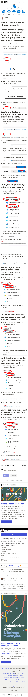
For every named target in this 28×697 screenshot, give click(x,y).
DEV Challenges (11, 673)
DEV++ (17, 673)
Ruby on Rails (14, 689)
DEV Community (14, 566)
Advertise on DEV (7, 677)
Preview (14, 475)
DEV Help (19, 675)
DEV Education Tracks (11, 675)
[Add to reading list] (16, 694)
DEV (8, 687)
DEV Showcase (8, 679)
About (15, 679)
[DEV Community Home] (6, 2)
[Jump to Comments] (10, 694)
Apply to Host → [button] (6, 522)
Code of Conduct (10, 480)
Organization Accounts (18, 677)
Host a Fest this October (12, 504)
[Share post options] (25, 694)
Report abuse (19, 480)
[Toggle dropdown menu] (26, 485)
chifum (6, 17)
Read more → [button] (5, 662)
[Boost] (21, 694)
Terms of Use (23, 684)
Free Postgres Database (9, 681)
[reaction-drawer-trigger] (3, 694)
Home (4, 673)
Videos (22, 673)
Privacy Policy (15, 684)
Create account (22, 2)
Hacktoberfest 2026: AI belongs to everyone (11, 644)
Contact (20, 679)
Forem (8, 686)
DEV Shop (18, 681)
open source (16, 686)
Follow (14, 535)
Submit (6, 475)
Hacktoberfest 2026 (6, 653)
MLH (23, 681)
